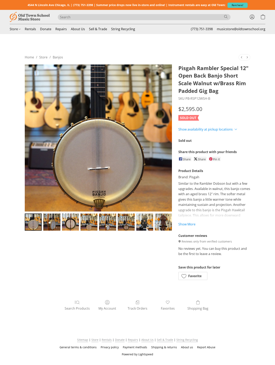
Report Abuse (206, 347)
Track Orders (137, 308)
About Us (78, 29)
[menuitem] (241, 57)
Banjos (58, 57)
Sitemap (82, 340)
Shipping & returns (164, 347)
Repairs (61, 29)
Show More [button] (186, 224)
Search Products (77, 308)
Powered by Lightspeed (137, 354)
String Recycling (123, 29)
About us (187, 347)
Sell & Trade (98, 29)
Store (14, 29)
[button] (237, 5)
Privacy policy (110, 347)
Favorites (168, 308)
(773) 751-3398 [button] (202, 29)
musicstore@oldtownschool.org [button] (241, 29)
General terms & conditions (78, 347)
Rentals (30, 29)
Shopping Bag (197, 308)
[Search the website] (226, 17)
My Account (107, 308)
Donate (45, 29)
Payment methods (135, 347)
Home (29, 57)
